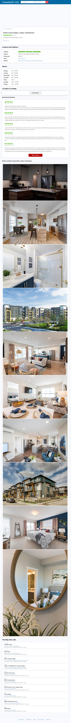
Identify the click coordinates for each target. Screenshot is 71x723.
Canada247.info (10, 2)
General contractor (36, 51)
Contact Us (48, 719)
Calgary (8, 28)
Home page (21, 719)
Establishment (29, 51)
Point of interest (22, 51)
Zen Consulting (7, 694)
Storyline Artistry (8, 644)
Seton (11, 28)
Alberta (5, 28)
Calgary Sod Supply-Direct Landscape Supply (14, 665)
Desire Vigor (7, 651)
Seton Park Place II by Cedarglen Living (13, 687)
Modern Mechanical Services (10, 701)
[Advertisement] (35, 15)
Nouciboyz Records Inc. (9, 673)
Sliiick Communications (9, 680)
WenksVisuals (7, 708)
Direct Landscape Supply (10, 658)
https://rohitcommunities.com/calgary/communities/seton (30, 60)
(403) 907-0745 (6, 40)
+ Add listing (28, 719)
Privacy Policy (41, 719)
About (34, 719)
